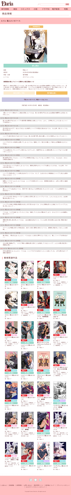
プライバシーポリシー (63, 485)
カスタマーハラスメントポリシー (35, 487)
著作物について (49, 485)
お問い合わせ (28, 485)
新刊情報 (5, 9)
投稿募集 (11, 485)
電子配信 (55, 9)
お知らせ (4, 485)
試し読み (35, 66)
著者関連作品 (36, 26)
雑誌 (15, 9)
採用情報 (19, 485)
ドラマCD (45, 9)
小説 (35, 9)
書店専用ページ (38, 485)
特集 (66, 9)
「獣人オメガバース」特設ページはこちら (35, 99)
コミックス (25, 9)
